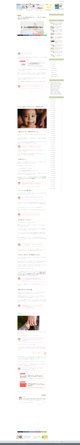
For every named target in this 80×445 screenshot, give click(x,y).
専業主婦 (59, 91)
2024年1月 (57, 106)
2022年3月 (57, 131)
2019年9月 (57, 175)
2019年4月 (57, 186)
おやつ (56, 84)
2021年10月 (57, 135)
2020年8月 (57, 156)
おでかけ (60, 83)
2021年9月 (57, 137)
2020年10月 (57, 152)
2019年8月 (57, 177)
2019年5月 (57, 184)
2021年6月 (57, 139)
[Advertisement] (32, 45)
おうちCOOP (27, 1)
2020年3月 (57, 167)
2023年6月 (57, 116)
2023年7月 (57, 114)
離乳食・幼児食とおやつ (33, 1)
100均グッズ (56, 82)
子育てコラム (56, 1)
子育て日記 (57, 90)
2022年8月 (57, 129)
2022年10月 (57, 125)
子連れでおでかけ (46, 1)
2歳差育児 (52, 82)
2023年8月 (57, 112)
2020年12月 (57, 148)
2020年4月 (57, 165)
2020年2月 (57, 169)
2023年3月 (57, 118)
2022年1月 (57, 133)
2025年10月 (57, 99)
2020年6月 (57, 160)
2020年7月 (57, 158)
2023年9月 (57, 110)
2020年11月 (57, 150)
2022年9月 (57, 127)
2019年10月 (57, 173)
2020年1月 (57, 171)
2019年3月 (57, 188)
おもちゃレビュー (53, 84)
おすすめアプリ (56, 83)
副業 (54, 89)
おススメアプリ (60, 84)
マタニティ (56, 88)
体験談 (19, 391)
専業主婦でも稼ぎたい (55, 74)
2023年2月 (57, 120)
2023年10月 (57, 108)
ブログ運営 (53, 64)
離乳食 (25, 391)
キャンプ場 (52, 88)
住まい (59, 88)
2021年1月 (57, 146)
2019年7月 (57, 179)
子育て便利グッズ (40, 1)
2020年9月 (57, 154)
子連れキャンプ (51, 1)
